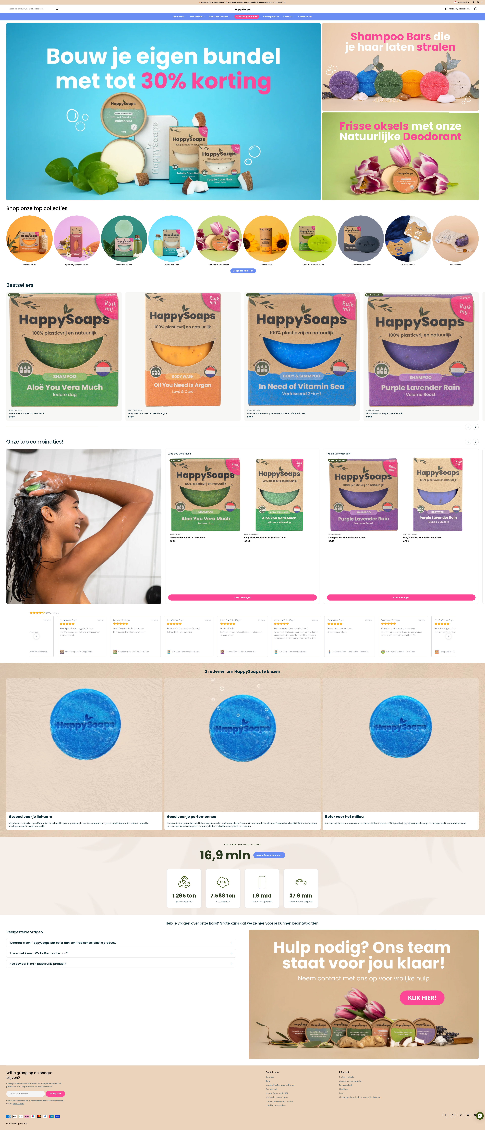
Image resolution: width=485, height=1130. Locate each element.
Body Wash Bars (135, 410)
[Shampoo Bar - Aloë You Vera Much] (64, 349)
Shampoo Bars (15, 410)
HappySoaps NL (20, 1123)
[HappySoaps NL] (163, 111)
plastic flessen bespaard (269, 855)
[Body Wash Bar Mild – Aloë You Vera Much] (280, 494)
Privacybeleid (18, 1103)
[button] (36, 636)
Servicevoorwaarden (54, 1100)
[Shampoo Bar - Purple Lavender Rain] (421, 349)
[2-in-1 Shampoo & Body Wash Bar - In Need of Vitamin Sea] (302, 349)
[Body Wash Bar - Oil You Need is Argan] (183, 349)
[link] (82, 652)
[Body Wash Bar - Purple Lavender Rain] (439, 494)
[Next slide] (476, 427)
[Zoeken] (57, 8)
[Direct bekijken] (118, 298)
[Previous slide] (468, 427)
